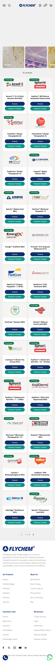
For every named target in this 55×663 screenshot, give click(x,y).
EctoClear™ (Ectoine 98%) (15, 322)
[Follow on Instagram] (14, 647)
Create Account (40, 616)
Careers (6, 634)
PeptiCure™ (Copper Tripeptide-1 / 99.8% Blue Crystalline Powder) (14, 287)
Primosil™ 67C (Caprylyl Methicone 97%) (40, 247)
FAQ (31, 602)
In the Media (7, 630)
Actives (5, 579)
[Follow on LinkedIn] (25, 647)
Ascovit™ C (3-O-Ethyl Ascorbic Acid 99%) (15, 97)
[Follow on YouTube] (20, 647)
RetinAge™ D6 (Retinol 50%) (15, 511)
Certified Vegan (9, 584)
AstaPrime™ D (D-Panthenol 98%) (40, 285)
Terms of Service (36, 597)
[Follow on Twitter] (8, 647)
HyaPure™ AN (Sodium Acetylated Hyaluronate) (40, 97)
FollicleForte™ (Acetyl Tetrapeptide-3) (40, 134)
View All (6, 602)
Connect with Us (36, 588)
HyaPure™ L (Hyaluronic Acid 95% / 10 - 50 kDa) (40, 360)
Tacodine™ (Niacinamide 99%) (40, 436)
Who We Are (35, 579)
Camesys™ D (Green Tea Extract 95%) (14, 360)
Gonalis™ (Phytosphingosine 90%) (14, 473)
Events (5, 616)
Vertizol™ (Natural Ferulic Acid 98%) (40, 323)
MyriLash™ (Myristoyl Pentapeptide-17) (14, 436)
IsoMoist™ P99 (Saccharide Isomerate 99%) (40, 474)
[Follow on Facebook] (3, 647)
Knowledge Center (10, 639)
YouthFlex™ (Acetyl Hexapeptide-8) (14, 134)
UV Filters (6, 588)
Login (36, 621)
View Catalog (35, 584)
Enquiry (14, 103)
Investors (6, 625)
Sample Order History (42, 630)
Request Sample (15, 108)
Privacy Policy (35, 593)
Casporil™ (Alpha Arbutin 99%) (40, 172)
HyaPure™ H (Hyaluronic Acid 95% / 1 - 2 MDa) (14, 398)
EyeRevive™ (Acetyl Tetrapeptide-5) (15, 172)
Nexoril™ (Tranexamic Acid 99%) (40, 511)
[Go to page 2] (33, 534)
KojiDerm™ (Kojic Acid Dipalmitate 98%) (40, 398)
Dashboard (38, 625)
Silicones (6, 597)
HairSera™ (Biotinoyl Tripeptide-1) (40, 210)
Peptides (6, 593)
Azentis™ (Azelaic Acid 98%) (15, 210)
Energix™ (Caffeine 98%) (14, 246)
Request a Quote (40, 639)
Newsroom (7, 621)
